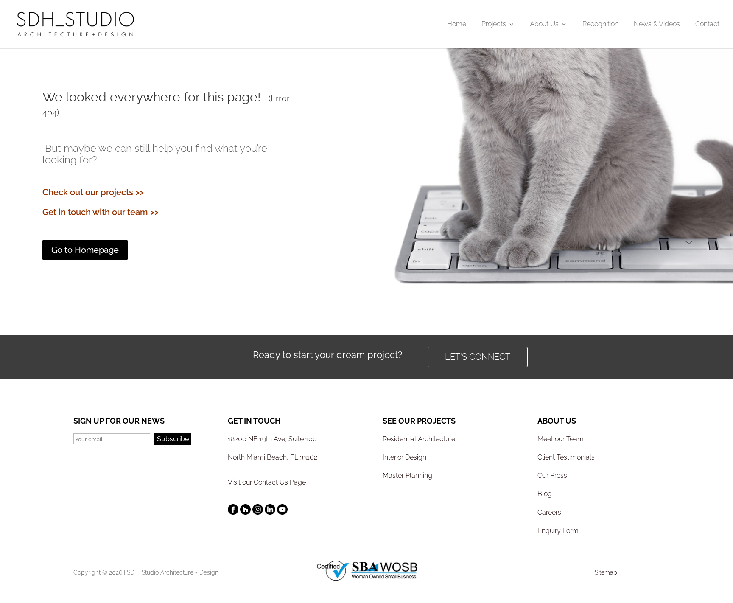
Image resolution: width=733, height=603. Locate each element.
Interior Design (404, 457)
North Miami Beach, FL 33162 (272, 457)
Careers (549, 512)
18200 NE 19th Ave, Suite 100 (272, 439)
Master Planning (407, 475)
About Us (544, 24)
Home (456, 24)
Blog (544, 494)
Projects (493, 24)
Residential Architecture (419, 439)
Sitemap (606, 572)
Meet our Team (560, 439)
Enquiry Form (558, 531)
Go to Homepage (85, 250)
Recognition (600, 24)
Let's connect (477, 357)
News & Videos (657, 24)
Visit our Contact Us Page (267, 482)
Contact (707, 24)
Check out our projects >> (93, 192)
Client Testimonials (566, 457)
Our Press (552, 475)
